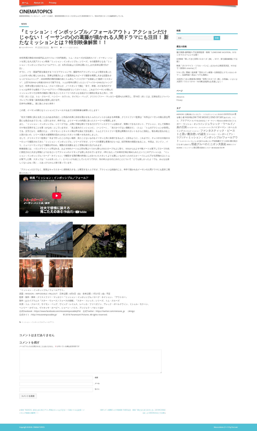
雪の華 (222, 148)
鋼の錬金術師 (216, 148)
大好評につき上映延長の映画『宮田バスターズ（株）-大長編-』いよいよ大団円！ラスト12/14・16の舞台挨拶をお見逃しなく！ (207, 80)
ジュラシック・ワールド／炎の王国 (206, 125)
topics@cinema (27, 47)
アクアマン (185, 120)
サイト (97, 389)
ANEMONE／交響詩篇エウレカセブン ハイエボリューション (197, 114)
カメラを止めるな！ (199, 121)
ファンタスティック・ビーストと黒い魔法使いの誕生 (206, 132)
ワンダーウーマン (184, 141)
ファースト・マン (213, 134)
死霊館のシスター (205, 148)
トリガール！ (196, 131)
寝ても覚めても (186, 144)
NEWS (24, 23)
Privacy (52, 2)
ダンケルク (187, 131)
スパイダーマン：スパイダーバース (199, 127)
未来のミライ (231, 144)
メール (97, 383)
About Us (39, 2)
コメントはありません (70, 47)
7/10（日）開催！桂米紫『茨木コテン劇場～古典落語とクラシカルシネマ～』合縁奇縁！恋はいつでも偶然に (207, 73)
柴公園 (196, 147)
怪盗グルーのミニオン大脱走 (208, 144)
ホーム (25, 2)
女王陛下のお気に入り (204, 141)
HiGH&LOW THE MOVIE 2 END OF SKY (204, 117)
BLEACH (221, 114)
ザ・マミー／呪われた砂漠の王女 (220, 121)
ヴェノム (193, 141)
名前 (96, 377)
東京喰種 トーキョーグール (185, 148)
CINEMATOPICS (35, 11)
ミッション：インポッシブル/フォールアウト (38, 322)
